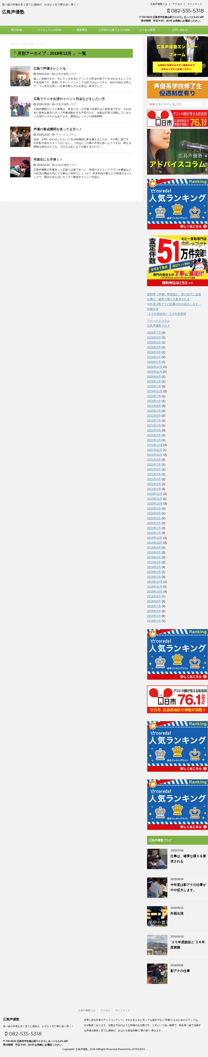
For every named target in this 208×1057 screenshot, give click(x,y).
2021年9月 (154, 459)
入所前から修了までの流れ (114, 29)
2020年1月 (154, 533)
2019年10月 (154, 542)
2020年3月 (154, 523)
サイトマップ (194, 4)
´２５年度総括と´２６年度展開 (166, 313)
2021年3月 (154, 479)
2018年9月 (154, 596)
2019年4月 (154, 562)
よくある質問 (147, 29)
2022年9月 (154, 415)
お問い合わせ (180, 29)
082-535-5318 (187, 11)
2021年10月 (154, 454)
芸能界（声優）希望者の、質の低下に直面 (174, 294)
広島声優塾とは (158, 4)
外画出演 (152, 309)
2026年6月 (154, 337)
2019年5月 (154, 557)
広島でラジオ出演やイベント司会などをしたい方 (69, 99)
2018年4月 (154, 620)
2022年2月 (154, 435)
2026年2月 (154, 357)
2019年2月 (154, 572)
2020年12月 (154, 493)
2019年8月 (154, 552)
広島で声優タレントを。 (51, 68)
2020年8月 (154, 513)
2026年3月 (154, 352)
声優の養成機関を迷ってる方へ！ (58, 129)
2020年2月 (154, 528)
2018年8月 (154, 601)
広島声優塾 (13, 12)
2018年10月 (154, 591)
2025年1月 (154, 386)
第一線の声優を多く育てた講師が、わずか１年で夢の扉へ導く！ (38, 1026)
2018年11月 (154, 586)
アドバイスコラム (66, 134)
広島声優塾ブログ (66, 74)
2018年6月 (154, 611)
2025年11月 (154, 371)
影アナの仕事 (180, 971)
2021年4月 (154, 474)
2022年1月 (154, 440)
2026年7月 (154, 332)
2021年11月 (154, 449)
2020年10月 (154, 503)
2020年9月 (154, 508)
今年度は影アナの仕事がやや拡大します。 (174, 304)
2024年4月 (154, 401)
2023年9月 (154, 405)
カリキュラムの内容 (49, 29)
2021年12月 (154, 445)
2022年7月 (154, 420)
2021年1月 (154, 489)
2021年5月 (154, 469)
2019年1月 (154, 576)
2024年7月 (154, 396)
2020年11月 (154, 498)
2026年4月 (154, 347)
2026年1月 (154, 362)
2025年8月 (154, 376)
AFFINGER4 (138, 1049)
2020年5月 (154, 518)
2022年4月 (154, 425)
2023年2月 (154, 410)
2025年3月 (154, 381)
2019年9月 (154, 547)
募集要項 (82, 29)
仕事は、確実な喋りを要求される (168, 299)
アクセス (177, 4)
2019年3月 (154, 567)
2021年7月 (154, 464)
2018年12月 (154, 581)
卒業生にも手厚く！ (48, 159)
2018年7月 (154, 606)
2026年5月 (154, 342)
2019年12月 (154, 537)
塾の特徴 (16, 29)
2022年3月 (154, 430)
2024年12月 (154, 391)
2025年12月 (154, 366)
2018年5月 (154, 616)
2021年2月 (154, 484)
